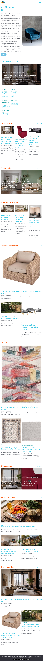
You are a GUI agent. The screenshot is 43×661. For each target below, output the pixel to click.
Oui (14, 659)
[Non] (41, 658)
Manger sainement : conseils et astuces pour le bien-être (20, 526)
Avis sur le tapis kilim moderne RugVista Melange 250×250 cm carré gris (31, 449)
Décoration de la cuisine (5, 213)
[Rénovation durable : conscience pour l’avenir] (32, 540)
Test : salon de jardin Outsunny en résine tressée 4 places (15, 104)
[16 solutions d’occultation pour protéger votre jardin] (11, 307)
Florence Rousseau (7, 79)
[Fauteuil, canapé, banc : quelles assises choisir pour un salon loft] (7, 129)
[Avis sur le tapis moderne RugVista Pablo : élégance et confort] (21, 374)
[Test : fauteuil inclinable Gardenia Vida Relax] (21, 132)
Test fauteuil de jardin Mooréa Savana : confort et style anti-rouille (5, 94)
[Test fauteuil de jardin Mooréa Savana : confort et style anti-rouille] (21, 267)
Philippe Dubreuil (31, 146)
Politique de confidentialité (25, 659)
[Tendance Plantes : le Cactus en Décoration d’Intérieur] (21, 208)
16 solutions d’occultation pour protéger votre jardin (15, 94)
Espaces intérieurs (18, 213)
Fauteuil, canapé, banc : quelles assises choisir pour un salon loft (10, 483)
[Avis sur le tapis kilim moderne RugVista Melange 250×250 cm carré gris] (32, 431)
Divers (2, 523)
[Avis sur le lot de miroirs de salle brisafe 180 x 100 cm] (35, 211)
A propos (32, 652)
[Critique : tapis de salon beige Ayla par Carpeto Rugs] (11, 430)
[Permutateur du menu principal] (40, 2)
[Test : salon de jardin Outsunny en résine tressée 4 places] (32, 311)
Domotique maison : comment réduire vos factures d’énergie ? (8, 551)
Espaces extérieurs (4, 288)
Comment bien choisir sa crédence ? (6, 115)
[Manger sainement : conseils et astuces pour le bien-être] (21, 511)
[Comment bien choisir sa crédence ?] (7, 208)
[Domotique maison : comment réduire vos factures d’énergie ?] (11, 540)
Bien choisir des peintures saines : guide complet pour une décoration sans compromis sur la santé (30, 185)
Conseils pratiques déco (6, 179)
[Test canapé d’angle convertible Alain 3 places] (35, 130)
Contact (32, 654)
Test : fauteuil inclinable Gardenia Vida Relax (6, 106)
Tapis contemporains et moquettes (7, 404)
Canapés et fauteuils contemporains (13, 72)
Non (17, 659)
